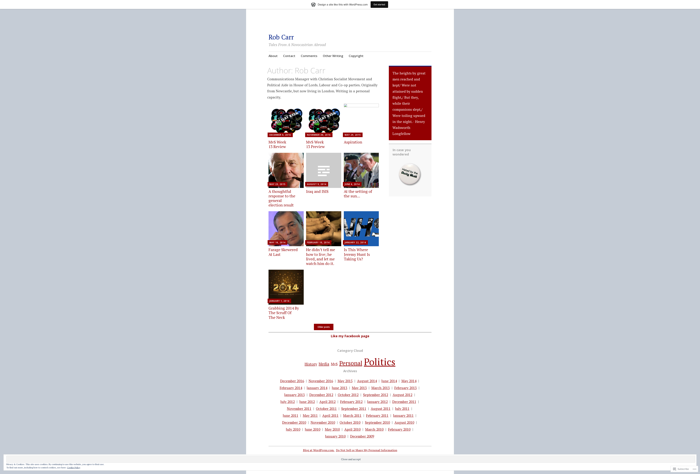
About (273, 56)
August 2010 (404, 422)
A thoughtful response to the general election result (282, 198)
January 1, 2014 (279, 300)
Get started (379, 4)
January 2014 (317, 388)
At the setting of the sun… (358, 193)
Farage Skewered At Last (283, 252)
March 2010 (374, 429)
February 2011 (377, 415)
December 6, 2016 (280, 134)
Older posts (324, 327)
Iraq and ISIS (317, 191)
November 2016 (321, 381)
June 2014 (389, 381)
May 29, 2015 (353, 134)
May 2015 (345, 381)
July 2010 (293, 429)
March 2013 (380, 388)
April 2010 (352, 429)
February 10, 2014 (318, 242)
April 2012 (327, 401)
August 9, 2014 (316, 184)
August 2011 (380, 408)
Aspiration (353, 142)
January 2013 (294, 394)
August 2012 (402, 394)
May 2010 (332, 429)
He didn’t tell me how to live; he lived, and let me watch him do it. (320, 256)
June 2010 (312, 429)
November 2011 (299, 408)
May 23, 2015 (277, 184)
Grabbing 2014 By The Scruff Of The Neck (284, 313)
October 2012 (348, 394)
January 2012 (377, 401)
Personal (350, 363)
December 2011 (404, 401)
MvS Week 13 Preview (315, 144)
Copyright (356, 56)
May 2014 (408, 381)
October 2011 (326, 408)
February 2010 (399, 429)
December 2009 (362, 436)
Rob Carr (281, 37)
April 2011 (330, 415)
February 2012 (351, 401)
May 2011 (310, 415)
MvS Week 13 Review (277, 144)
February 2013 (405, 388)
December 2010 (294, 422)
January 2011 (403, 415)
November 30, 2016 (319, 134)
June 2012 (307, 401)
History (311, 363)
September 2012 (375, 394)
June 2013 (339, 388)
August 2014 (367, 381)
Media (324, 363)
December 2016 (292, 381)
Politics (379, 361)
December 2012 (321, 394)
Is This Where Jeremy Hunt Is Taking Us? (357, 254)
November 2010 (323, 422)
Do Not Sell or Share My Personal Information (366, 450)
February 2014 (291, 388)
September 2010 (377, 422)
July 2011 (402, 408)
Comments (309, 56)
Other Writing (333, 56)
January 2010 (335, 436)
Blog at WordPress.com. (319, 450)
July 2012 (287, 401)
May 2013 (359, 388)
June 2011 (290, 415)
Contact (289, 56)
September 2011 (353, 408)
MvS (334, 364)
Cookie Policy (73, 467)
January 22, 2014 (355, 242)
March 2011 (352, 415)
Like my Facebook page (350, 336)
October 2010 (350, 422)
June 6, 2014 (352, 184)
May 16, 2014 (277, 242)
